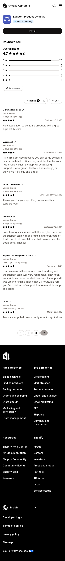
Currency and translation (41, 422)
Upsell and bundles (45, 395)
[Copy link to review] (22, 110)
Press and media (44, 465)
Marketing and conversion (11, 410)
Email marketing (43, 401)
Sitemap (8, 542)
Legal (37, 484)
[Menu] (60, 5)
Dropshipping (42, 376)
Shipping (39, 414)
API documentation (14, 452)
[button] (44, 101)
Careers (38, 452)
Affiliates (39, 478)
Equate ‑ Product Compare (29, 16)
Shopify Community (14, 459)
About (37, 446)
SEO (36, 408)
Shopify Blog (10, 471)
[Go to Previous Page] (20, 332)
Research (8, 478)
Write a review (13, 88)
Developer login (12, 517)
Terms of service (13, 525)
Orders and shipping (15, 395)
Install (32, 30)
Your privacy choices (15, 550)
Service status (42, 490)
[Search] (54, 5)
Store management (14, 417)
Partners (39, 471)
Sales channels (12, 376)
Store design (10, 401)
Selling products (13, 389)
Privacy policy (11, 534)
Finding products (13, 382)
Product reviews (43, 389)
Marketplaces (42, 382)
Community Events (14, 465)
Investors (39, 459)
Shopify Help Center (15, 446)
